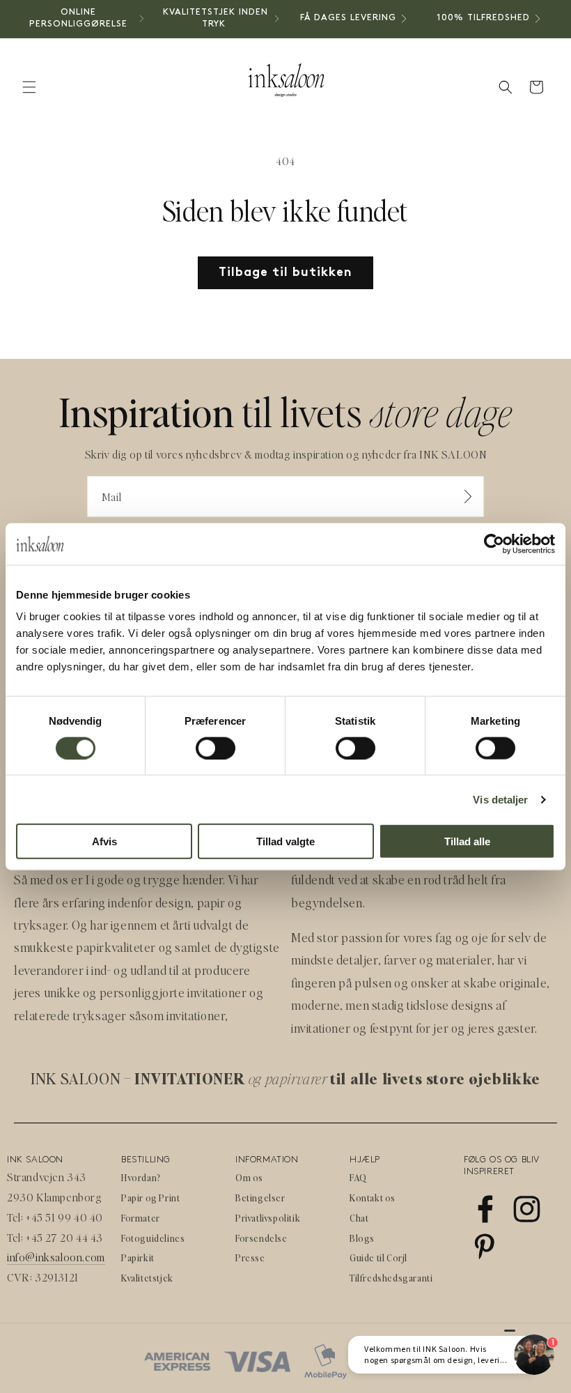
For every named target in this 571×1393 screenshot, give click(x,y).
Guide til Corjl (378, 1257)
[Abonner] (468, 496)
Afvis (104, 841)
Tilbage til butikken (285, 272)
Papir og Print (150, 1197)
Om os (249, 1177)
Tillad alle (467, 841)
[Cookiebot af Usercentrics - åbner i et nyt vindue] (494, 543)
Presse (250, 1257)
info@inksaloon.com (56, 1256)
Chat (359, 1218)
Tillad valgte (285, 841)
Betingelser (260, 1197)
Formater (140, 1218)
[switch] (215, 748)
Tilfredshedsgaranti (391, 1278)
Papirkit (138, 1257)
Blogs (362, 1238)
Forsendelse (261, 1238)
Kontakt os (373, 1197)
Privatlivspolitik (267, 1218)
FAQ (358, 1177)
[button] (29, 87)
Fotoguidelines (153, 1238)
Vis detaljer (500, 799)
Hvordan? (141, 1177)
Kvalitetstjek (147, 1278)
